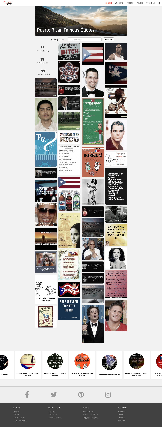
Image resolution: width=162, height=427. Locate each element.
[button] (159, 3)
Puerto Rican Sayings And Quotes (81, 374)
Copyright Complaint (90, 417)
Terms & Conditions (90, 414)
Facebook (121, 411)
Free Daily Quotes (57, 39)
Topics (130, 3)
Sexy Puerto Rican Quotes (108, 374)
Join (109, 3)
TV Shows (150, 3)
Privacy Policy (88, 411)
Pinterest (121, 417)
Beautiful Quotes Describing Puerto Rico (135, 374)
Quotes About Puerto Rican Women (27, 374)
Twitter (120, 414)
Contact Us (53, 414)
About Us (52, 411)
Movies (140, 3)
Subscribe (108, 39)
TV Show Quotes (20, 421)
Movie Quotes (19, 417)
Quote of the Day (55, 417)
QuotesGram (8, 3)
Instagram (121, 421)
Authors (119, 3)
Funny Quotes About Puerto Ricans (54, 374)
